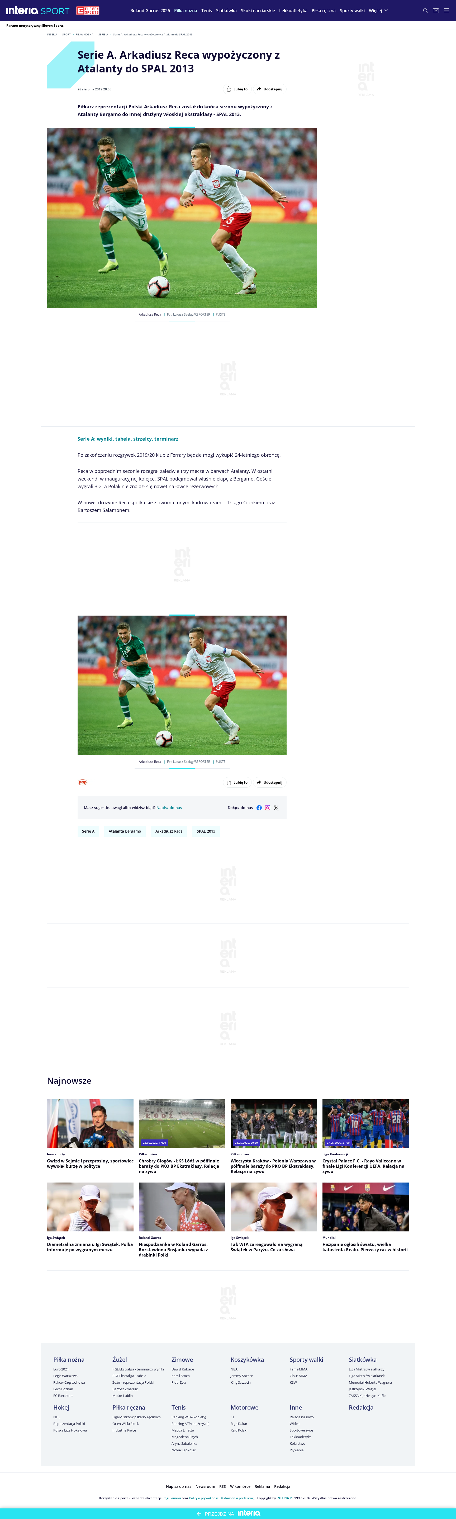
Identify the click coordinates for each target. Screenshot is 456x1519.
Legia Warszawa (65, 1375)
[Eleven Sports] (87, 10)
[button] (185, 10)
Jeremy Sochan (242, 1375)
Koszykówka (247, 1359)
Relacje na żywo (302, 1417)
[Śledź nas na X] (276, 807)
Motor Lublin (122, 1395)
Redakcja (361, 1407)
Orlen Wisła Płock (125, 1423)
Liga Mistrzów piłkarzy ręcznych (136, 1417)
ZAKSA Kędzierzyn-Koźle (367, 1395)
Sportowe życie (301, 1430)
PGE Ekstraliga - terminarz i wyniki (138, 1369)
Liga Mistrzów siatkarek (367, 1375)
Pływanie (296, 1450)
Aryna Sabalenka (184, 1443)
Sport (66, 34)
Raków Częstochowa (69, 1382)
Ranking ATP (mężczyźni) (190, 1423)
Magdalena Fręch (185, 1436)
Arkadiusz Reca (169, 831)
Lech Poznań (63, 1389)
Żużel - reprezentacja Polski (133, 1382)
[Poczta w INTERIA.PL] (436, 10)
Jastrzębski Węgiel (362, 1389)
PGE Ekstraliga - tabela (129, 1375)
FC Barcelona (63, 1395)
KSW (293, 1382)
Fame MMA (298, 1369)
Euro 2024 (61, 1369)
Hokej (61, 1407)
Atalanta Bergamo (125, 831)
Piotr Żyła (179, 1382)
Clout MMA (298, 1375)
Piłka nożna (84, 34)
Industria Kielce (124, 1430)
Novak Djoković (184, 1450)
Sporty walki (306, 1359)
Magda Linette (183, 1430)
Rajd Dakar (239, 1423)
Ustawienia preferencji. (238, 1498)
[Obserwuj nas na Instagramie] (267, 807)
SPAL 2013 (206, 831)
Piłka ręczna (128, 1407)
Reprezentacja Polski (69, 1423)
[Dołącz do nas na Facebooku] (259, 807)
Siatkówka (363, 1359)
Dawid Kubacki (183, 1369)
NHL (56, 1417)
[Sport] (55, 10)
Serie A (103, 34)
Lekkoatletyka (300, 1436)
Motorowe (244, 1407)
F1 (232, 1417)
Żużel (119, 1359)
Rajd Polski (239, 1430)
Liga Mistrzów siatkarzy (366, 1369)
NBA (234, 1369)
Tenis (179, 1407)
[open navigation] (446, 10)
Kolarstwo (297, 1443)
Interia (52, 34)
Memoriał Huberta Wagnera (370, 1382)
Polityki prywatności (204, 1498)
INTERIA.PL (285, 1498)
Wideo (295, 1423)
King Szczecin (241, 1382)
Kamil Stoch (181, 1375)
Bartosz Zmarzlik (125, 1389)
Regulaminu (172, 1498)
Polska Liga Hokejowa (70, 1430)
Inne (296, 1407)
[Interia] (22, 10)
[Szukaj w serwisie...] (425, 10)
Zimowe (182, 1359)
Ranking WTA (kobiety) (189, 1417)
